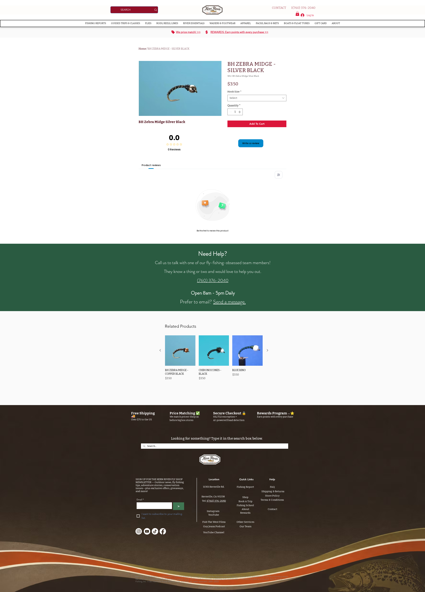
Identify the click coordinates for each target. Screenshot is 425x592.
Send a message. (229, 301)
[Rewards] (206, 32)
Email (140, 499)
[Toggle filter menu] (278, 175)
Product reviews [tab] (151, 165)
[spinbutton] (235, 112)
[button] (297, 13)
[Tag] (173, 32)
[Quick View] (180, 350)
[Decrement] (230, 112)
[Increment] (240, 112)
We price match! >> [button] (188, 32)
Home (142, 48)
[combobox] (256, 98)
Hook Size (234, 91)
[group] (213, 359)
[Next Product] (267, 350)
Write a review (250, 143)
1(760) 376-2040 (216, 500)
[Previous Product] (160, 350)
